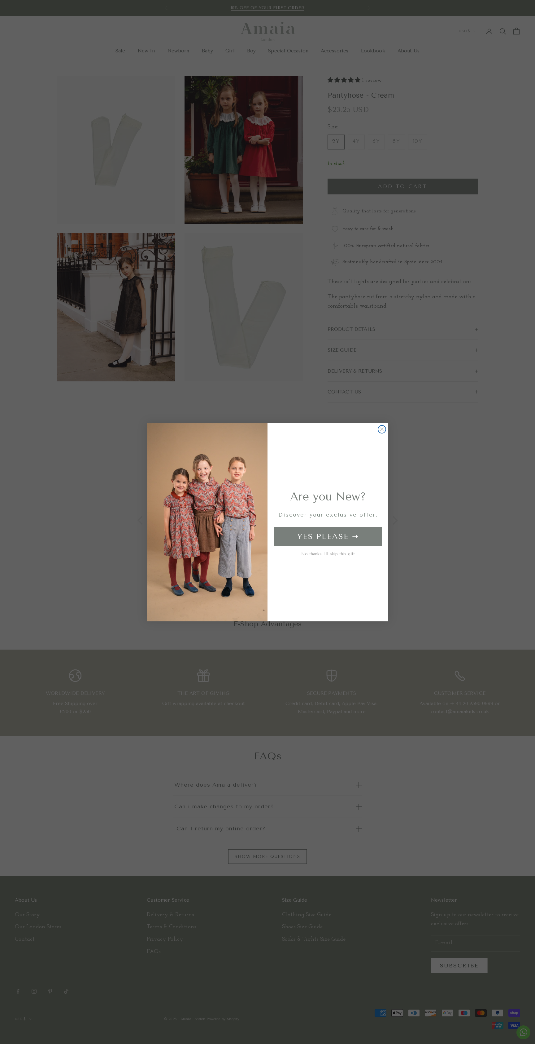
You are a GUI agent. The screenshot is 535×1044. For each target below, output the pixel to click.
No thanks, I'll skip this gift (328, 554)
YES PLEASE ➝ (328, 536)
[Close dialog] (382, 429)
